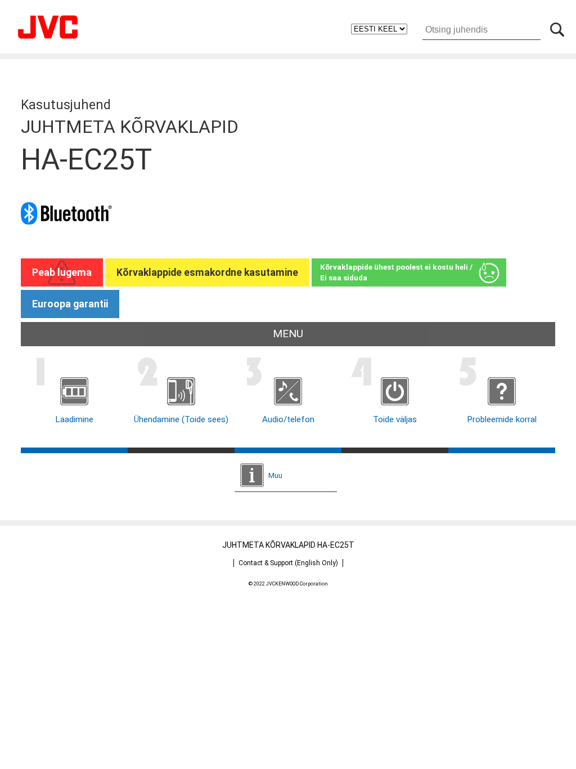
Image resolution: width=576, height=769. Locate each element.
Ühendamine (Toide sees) (181, 419)
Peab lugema (62, 272)
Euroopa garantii (70, 304)
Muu (275, 475)
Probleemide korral (502, 419)
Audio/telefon (288, 419)
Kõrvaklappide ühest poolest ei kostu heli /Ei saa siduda (396, 272)
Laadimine (74, 419)
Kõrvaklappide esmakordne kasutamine (207, 272)
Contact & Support (288, 563)
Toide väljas (395, 419)
